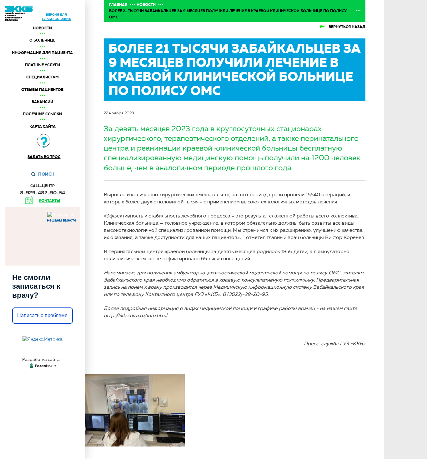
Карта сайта (42, 126)
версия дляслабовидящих (56, 16)
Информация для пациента (42, 52)
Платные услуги (42, 64)
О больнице (42, 40)
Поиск (46, 174)
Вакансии (42, 101)
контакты (49, 200)
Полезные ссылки (42, 114)
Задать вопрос (44, 156)
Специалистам (42, 77)
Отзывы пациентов (42, 89)
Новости (42, 28)
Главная (118, 4)
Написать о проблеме (42, 315)
